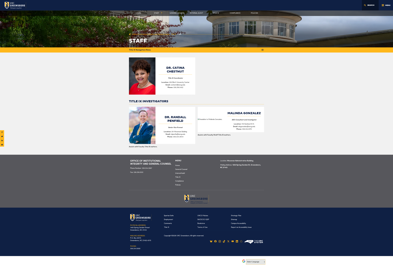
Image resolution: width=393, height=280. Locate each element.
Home (138, 13)
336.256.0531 (138, 172)
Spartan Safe (169, 216)
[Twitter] (2, 136)
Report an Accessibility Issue (241, 227)
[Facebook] (2, 132)
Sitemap (234, 219)
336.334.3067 (147, 168)
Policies (254, 13)
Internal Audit (196, 13)
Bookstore (201, 223)
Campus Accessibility (238, 223)
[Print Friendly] (2, 145)
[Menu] (262, 49)
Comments (168, 223)
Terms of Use (202, 227)
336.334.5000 (135, 248)
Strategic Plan (236, 216)
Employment (168, 219)
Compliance (235, 13)
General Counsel (177, 13)
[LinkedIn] (2, 140)
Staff (156, 13)
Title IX (216, 13)
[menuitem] (196, 165)
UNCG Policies (202, 216)
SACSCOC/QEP (203, 219)
